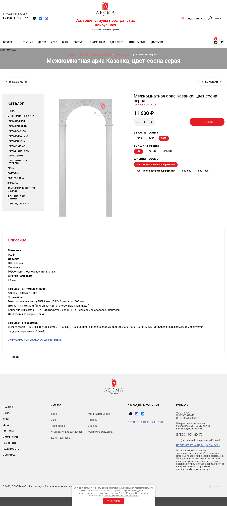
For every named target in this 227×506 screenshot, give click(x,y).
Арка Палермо (17, 121)
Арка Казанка (17, 131)
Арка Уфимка (17, 155)
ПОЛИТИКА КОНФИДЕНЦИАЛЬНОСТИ (198, 445)
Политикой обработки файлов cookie (121, 496)
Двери (11, 111)
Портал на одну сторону (19, 162)
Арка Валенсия (18, 126)
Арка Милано (17, 140)
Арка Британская (19, 150)
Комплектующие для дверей (21, 189)
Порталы (13, 173)
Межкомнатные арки (20, 116)
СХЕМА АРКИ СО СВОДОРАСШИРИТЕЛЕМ (34, 339)
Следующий (210, 81)
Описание (17, 240)
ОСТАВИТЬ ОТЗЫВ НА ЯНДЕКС (145, 422)
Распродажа (15, 178)
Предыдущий (18, 81)
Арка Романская (19, 136)
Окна (10, 168)
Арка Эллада (17, 145)
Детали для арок (18, 203)
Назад (15, 356)
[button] (193, 18)
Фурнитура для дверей (17, 197)
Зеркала (12, 183)
